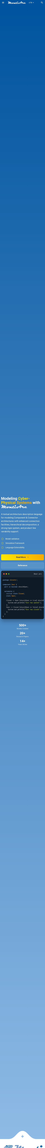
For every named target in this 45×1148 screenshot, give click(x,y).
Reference (22, 565)
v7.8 (30, 3)
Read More (21, 557)
